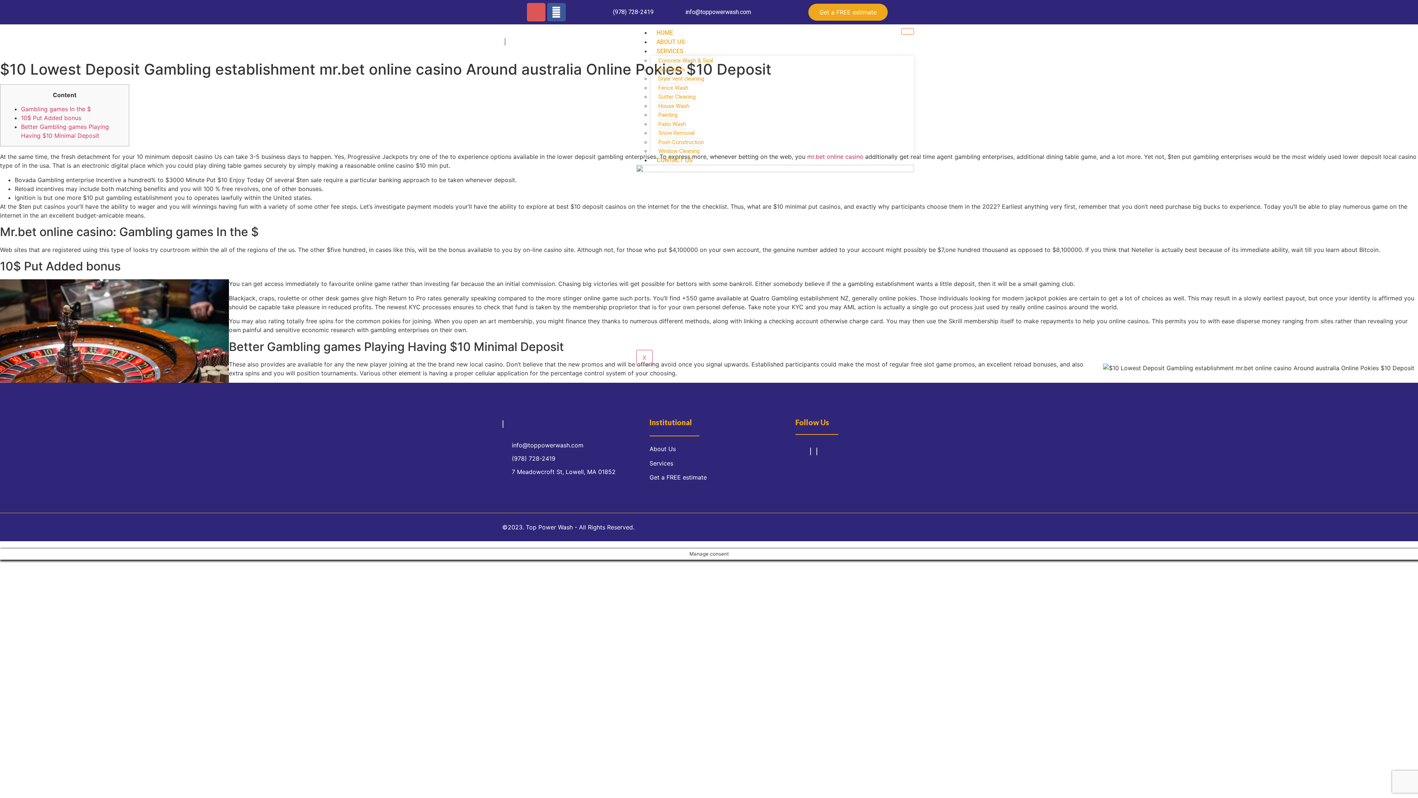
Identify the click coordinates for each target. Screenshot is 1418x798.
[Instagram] (810, 451)
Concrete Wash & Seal (685, 60)
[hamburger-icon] (907, 31)
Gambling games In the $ (56, 109)
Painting (668, 115)
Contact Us (675, 160)
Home (665, 32)
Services (670, 51)
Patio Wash (672, 124)
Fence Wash (673, 88)
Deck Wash (671, 69)
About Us (671, 41)
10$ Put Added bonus (51, 118)
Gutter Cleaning (677, 96)
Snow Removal (676, 133)
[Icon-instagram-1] (536, 12)
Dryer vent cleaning (681, 78)
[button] (848, 12)
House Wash (673, 106)
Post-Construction (681, 142)
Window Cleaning (679, 151)
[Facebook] (556, 12)
